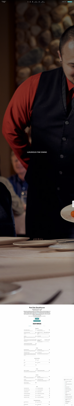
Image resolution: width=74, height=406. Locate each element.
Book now (70, 1)
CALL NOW (37, 318)
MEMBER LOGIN (64, 1)
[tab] (30, 325)
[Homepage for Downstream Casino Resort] (6, 2)
